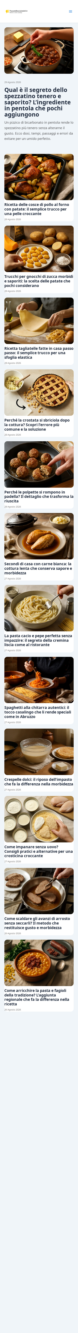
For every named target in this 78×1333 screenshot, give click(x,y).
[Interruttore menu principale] (70, 11)
